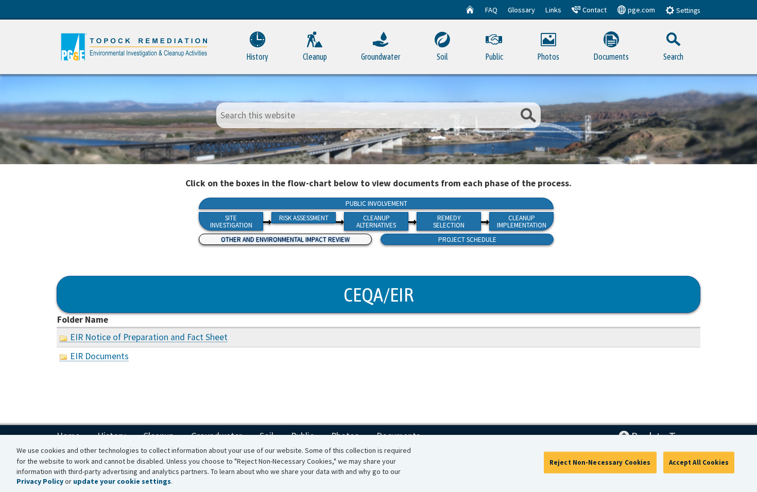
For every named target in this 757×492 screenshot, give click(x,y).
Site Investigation (231, 222)
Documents (611, 56)
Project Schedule (467, 239)
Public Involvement (376, 203)
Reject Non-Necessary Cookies (600, 462)
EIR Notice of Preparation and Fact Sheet (149, 337)
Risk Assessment (304, 218)
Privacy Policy (39, 481)
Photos (548, 56)
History (257, 56)
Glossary (521, 9)
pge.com (640, 9)
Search (673, 56)
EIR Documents (99, 356)
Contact (594, 9)
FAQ (491, 9)
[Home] (470, 9)
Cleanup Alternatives (376, 222)
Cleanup (315, 56)
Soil (442, 56)
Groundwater (380, 56)
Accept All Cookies (699, 462)
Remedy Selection (448, 222)
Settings (687, 10)
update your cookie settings (122, 481)
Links (553, 9)
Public (494, 56)
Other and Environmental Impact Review (285, 239)
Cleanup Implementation (521, 222)
